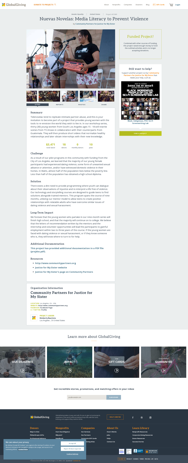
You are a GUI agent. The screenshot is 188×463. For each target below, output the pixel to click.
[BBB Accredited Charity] (139, 451)
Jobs (108, 435)
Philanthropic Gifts (37, 435)
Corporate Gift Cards (89, 438)
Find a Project (140, 133)
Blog (147, 5)
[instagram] (142, 417)
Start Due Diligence (63, 432)
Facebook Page (46, 308)
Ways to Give (34, 432)
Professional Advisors (38, 438)
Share (104, 105)
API (152, 459)
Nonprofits (116, 5)
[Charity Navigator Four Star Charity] (122, 451)
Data (156, 459)
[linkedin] (150, 417)
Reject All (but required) (72, 449)
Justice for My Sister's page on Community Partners (64, 271)
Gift (160, 5)
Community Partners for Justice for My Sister (95, 24)
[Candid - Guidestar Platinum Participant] (130, 451)
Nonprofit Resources (139, 432)
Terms (141, 459)
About (106, 5)
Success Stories (138, 442)
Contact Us (111, 442)
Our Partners (86, 435)
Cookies (135, 459)
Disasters (139, 5)
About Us (112, 428)
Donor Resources (138, 438)
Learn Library (140, 428)
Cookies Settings (72, 454)
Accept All (72, 443)
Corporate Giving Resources (142, 435)
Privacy (129, 459)
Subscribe (113, 397)
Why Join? (59, 435)
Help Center (115, 417)
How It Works (112, 432)
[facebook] (132, 417)
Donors (34, 428)
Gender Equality (77, 14)
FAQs (109, 438)
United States (95, 14)
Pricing (147, 459)
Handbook (59, 438)
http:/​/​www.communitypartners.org (55, 263)
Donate (43, 4)
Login (177, 4)
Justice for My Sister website (51, 267)
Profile (44, 310)
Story (37, 105)
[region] (44, 449)
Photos (81, 105)
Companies (128, 5)
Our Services (85, 432)
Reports (59, 105)
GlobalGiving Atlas (88, 442)
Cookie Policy (23, 449)
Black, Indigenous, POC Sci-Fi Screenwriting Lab (140, 122)
